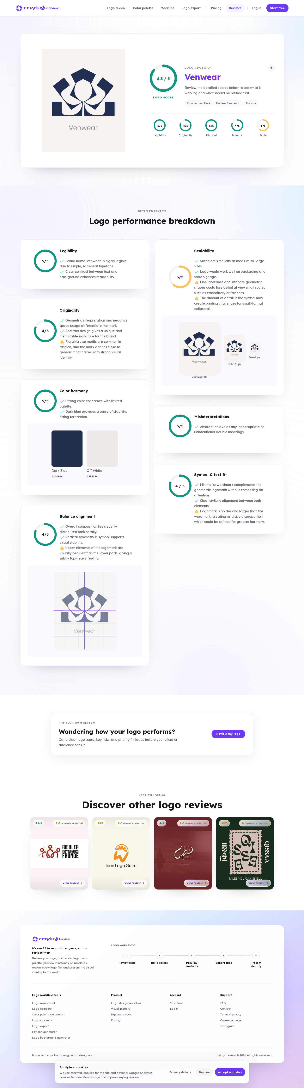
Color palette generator (48, 1014)
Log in (174, 1008)
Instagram (227, 1026)
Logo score (163, 97)
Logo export (40, 1026)
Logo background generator (51, 1037)
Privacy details (180, 1072)
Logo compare (42, 1008)
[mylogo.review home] (37, 8)
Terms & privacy (231, 1014)
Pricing (115, 1020)
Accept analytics (230, 1072)
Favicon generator (44, 1031)
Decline (204, 1072)
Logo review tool (43, 1003)
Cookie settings (230, 1020)
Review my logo (228, 734)
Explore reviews (121, 1014)
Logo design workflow (126, 1003)
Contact (225, 1008)
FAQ (223, 1003)
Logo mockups (42, 1020)
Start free (176, 1003)
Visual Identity (120, 1008)
